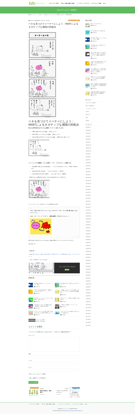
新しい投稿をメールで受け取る (37, 378)
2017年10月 (88, 307)
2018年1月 (88, 301)
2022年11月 (88, 148)
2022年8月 (88, 156)
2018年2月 (88, 298)
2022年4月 (88, 168)
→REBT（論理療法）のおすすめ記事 (37, 259)
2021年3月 (88, 204)
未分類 (87, 120)
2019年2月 (88, 278)
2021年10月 (88, 183)
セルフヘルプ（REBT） (74, 20)
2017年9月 (88, 310)
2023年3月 (88, 136)
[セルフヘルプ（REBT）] (34, 392)
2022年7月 (88, 159)
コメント (31, 335)
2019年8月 (88, 260)
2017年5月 (88, 322)
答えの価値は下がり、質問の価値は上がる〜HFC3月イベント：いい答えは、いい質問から (98, 70)
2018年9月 (88, 286)
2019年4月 (88, 272)
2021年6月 (88, 195)
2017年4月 (88, 325)
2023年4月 (88, 133)
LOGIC (87, 111)
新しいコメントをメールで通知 (37, 374)
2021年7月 (88, 192)
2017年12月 (88, 304)
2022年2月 (88, 174)
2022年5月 (88, 165)
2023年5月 (88, 130)
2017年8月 (88, 313)
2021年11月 (88, 180)
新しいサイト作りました (96, 23)
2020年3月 (88, 239)
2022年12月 (88, 145)
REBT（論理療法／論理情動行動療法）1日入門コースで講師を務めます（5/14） (98, 85)
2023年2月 (88, 139)
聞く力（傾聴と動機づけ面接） (49, 404)
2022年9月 (88, 153)
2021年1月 (88, 210)
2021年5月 (88, 198)
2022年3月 (88, 171)
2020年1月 (88, 245)
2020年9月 (88, 221)
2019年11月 (88, 251)
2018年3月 (88, 295)
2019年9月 (88, 257)
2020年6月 (88, 230)
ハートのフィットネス (91, 108)
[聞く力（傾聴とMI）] (75, 392)
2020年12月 (88, 213)
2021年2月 (88, 207)
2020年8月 (88, 224)
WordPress (60, 410)
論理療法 (43, 321)
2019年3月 (88, 275)
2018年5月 (88, 292)
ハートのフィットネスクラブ (64, 404)
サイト (30, 367)
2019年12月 (88, 248)
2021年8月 (88, 189)
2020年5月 (88, 233)
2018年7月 (88, 289)
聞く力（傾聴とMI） (90, 105)
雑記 (87, 117)
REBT (38, 321)
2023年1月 (88, 142)
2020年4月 (88, 236)
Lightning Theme (67, 410)
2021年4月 (88, 201)
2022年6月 (88, 162)
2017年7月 (88, 316)
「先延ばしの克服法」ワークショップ (68, 304)
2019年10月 (88, 254)
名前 (29, 353)
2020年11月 (88, 216)
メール (30, 360)
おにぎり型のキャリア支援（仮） (98, 30)
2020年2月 (88, 242)
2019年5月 (88, 269)
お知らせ (88, 114)
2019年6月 (88, 266)
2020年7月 (88, 227)
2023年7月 (88, 127)
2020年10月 (88, 218)
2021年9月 (88, 186)
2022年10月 (88, 151)
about (86, 404)
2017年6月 (88, 319)
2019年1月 (88, 281)
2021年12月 (88, 177)
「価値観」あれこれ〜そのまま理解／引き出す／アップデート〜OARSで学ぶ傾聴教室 (69, 291)
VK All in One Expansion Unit (76, 410)
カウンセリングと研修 (78, 404)
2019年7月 (88, 263)
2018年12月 (88, 284)
